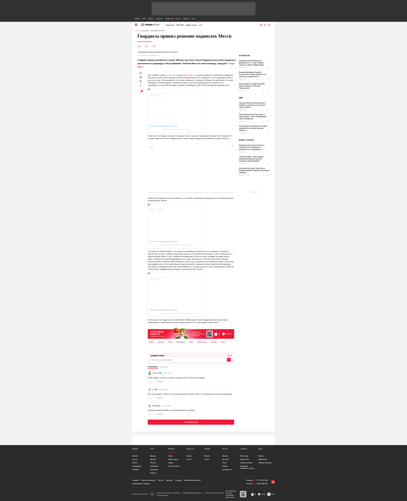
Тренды (170, 463)
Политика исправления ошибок (214, 493)
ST (153, 389)
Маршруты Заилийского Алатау (247, 467)
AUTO (178, 19)
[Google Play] (262, 494)
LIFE (144, 19)
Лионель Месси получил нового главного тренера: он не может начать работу (252, 105)
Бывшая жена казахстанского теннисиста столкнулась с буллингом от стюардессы (251, 147)
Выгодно (153, 459)
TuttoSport (190, 75)
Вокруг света (244, 459)
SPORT (151, 19)
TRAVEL (186, 19)
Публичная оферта (163, 495)
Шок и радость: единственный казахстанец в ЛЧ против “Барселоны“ (252, 86)
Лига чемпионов (173, 466)
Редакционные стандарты (141, 483)
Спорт (170, 456)
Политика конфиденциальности (192, 493)
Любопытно (154, 466)
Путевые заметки (246, 463)
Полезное (225, 459)
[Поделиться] (154, 46)
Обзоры (225, 466)
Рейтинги (135, 469)
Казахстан (170, 25)
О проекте (135, 480)
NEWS (137, 19)
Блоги (224, 463)
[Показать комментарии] (146, 46)
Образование (262, 459)
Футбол (151, 342)
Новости (135, 456)
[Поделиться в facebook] (140, 82)
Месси (170, 342)
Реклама (161, 480)
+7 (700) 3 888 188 (261, 483)
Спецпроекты (136, 466)
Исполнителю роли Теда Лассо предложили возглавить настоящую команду (254, 170)
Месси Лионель (181, 342)
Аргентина (214, 342)
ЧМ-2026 (180, 25)
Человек (155, 373)
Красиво (153, 456)
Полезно (153, 463)
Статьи (134, 459)
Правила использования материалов (168, 493)
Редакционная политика (192, 480)
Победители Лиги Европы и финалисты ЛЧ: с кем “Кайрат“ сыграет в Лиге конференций (251, 63)
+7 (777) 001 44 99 (262, 480)
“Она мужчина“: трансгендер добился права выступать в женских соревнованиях (251, 159)
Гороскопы (154, 469)
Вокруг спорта (191, 25)
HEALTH (159, 19)
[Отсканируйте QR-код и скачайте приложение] (191, 333)
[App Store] (253, 494)
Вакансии (169, 480)
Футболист (161, 342)
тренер (191, 342)
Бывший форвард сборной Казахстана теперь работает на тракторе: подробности (252, 74)
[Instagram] (273, 482)
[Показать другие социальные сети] (140, 86)
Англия (223, 342)
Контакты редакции (148, 480)
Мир (200, 25)
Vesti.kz (170, 75)
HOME (167, 19)
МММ (154, 406)
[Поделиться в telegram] (140, 77)
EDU (193, 19)
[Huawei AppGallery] (271, 494)
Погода (134, 463)
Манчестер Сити (202, 342)
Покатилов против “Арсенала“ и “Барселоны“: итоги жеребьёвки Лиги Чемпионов (252, 116)
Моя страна (244, 456)
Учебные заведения (265, 463)
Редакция (178, 480)
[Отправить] (229, 360)
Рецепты (153, 473)
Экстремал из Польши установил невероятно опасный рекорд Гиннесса (253, 128)
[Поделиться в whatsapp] (140, 73)
